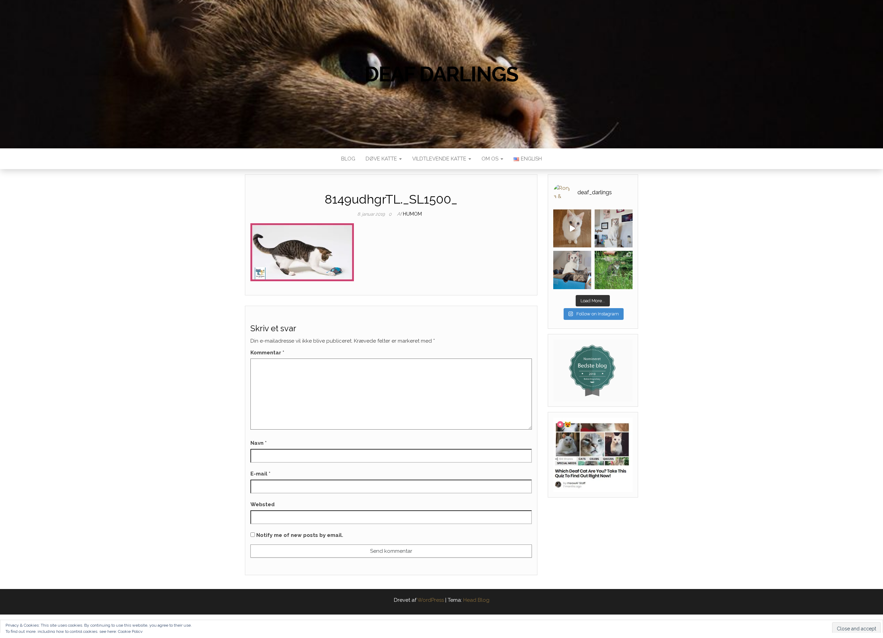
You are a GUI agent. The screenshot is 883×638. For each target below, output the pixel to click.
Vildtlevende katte (440, 159)
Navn (258, 443)
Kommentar (267, 353)
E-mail (260, 474)
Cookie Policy (130, 631)
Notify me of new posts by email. (299, 535)
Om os (491, 159)
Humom (412, 214)
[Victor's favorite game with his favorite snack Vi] (572, 228)
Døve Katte (382, 159)
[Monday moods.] (572, 270)
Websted (262, 504)
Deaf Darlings (441, 74)
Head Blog (476, 600)
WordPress (430, 600)
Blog (348, 159)
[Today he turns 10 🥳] (614, 228)
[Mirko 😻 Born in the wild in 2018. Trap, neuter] (614, 270)
